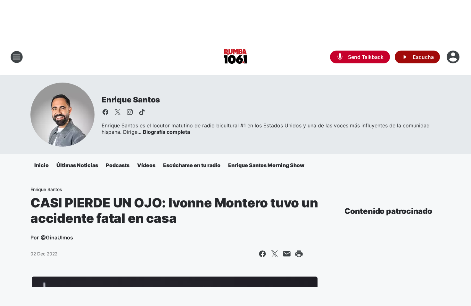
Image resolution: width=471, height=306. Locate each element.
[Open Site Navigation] (16, 57)
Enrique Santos (131, 99)
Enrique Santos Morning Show (266, 165)
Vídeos (146, 165)
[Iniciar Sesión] (454, 57)
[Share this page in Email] (286, 253)
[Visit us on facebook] (105, 112)
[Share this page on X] (274, 253)
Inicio (41, 165)
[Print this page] (298, 253)
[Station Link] (235, 57)
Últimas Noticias (77, 165)
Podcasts (117, 165)
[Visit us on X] (117, 112)
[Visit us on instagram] (130, 112)
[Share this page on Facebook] (262, 253)
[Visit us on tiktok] (142, 112)
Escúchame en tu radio (191, 165)
